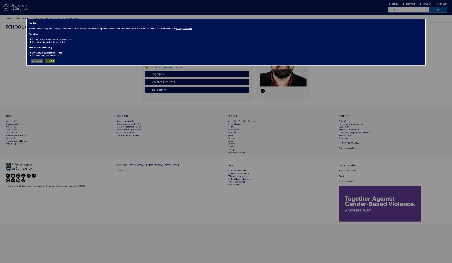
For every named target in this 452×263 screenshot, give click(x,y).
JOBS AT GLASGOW (349, 143)
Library (231, 149)
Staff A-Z (343, 121)
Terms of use (233, 184)
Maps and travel (235, 132)
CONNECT (344, 116)
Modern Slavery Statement (239, 179)
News (230, 135)
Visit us (231, 126)
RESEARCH (122, 116)
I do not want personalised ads (45, 55)
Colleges (231, 143)
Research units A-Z (125, 121)
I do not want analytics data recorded (48, 42)
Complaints (344, 138)
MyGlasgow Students (348, 170)
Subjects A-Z (11, 121)
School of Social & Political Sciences (148, 165)
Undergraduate (12, 124)
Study (395, 4)
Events (231, 138)
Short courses (12, 132)
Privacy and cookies (236, 182)
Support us (344, 126)
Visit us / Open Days (14, 143)
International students (16, 135)
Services (231, 146)
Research (410, 4)
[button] (197, 74)
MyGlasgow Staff (346, 181)
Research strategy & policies (129, 129)
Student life (11, 138)
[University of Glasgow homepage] (15, 7)
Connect (442, 4)
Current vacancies (347, 148)
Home (8, 18)
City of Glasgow (234, 124)
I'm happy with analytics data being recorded (52, 39)
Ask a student (345, 135)
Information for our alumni (351, 124)
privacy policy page (184, 28)
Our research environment (128, 135)
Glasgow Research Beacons (129, 126)
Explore (426, 4)
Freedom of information (238, 173)
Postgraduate (11, 126)
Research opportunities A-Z (129, 124)
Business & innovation (349, 129)
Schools (18, 18)
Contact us (121, 170)
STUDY (9, 116)
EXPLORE (232, 116)
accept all (50, 61)
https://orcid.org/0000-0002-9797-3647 (166, 67)
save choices (37, 61)
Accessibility (233, 129)
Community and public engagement (354, 132)
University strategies (237, 152)
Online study (11, 129)
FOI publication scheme (238, 176)
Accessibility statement (238, 170)
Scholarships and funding (17, 141)
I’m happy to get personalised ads (47, 52)
